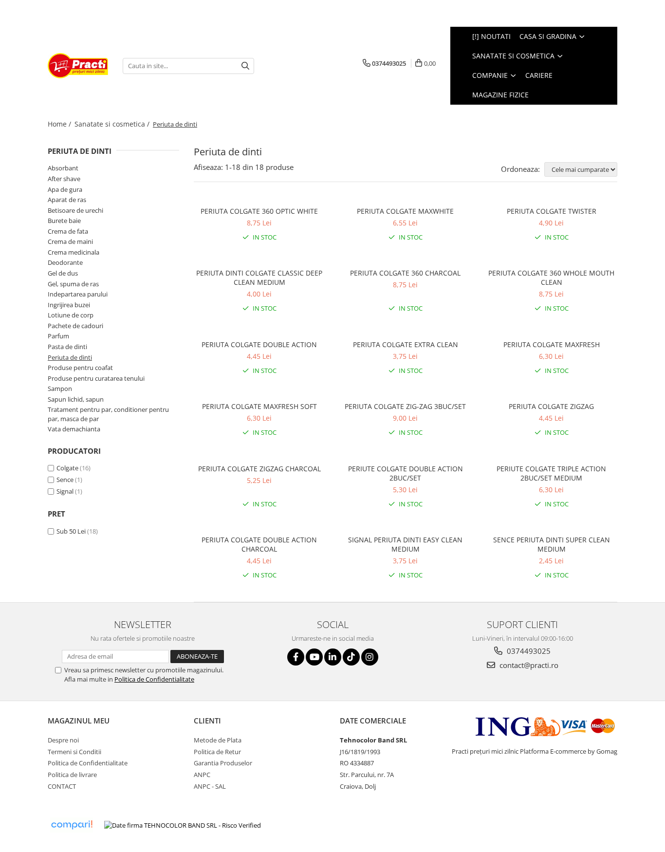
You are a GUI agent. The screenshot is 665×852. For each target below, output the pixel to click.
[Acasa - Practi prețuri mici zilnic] (78, 65)
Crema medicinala (73, 252)
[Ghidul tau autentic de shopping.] (71, 825)
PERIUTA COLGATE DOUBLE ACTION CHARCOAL (259, 544)
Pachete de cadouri (75, 325)
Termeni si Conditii (74, 751)
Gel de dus (63, 273)
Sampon (60, 388)
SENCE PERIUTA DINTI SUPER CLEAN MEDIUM (551, 544)
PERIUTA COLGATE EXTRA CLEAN (405, 344)
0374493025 (528, 651)
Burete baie (64, 220)
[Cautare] (245, 66)
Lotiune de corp (70, 315)
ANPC (202, 774)
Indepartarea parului (78, 294)
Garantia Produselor (223, 763)
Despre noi (63, 740)
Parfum (58, 336)
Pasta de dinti (67, 346)
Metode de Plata (217, 740)
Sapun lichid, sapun (76, 399)
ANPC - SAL (210, 786)
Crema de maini (70, 241)
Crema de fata (68, 231)
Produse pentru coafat (80, 367)
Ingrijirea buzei (69, 304)
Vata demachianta (74, 429)
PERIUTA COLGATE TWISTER (551, 211)
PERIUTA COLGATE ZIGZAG (551, 406)
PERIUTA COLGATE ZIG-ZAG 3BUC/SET (405, 406)
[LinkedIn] (332, 657)
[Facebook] (295, 657)
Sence (65, 479)
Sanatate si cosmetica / (112, 124)
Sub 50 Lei (71, 531)
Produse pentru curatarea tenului (96, 378)
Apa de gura (65, 189)
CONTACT (62, 786)
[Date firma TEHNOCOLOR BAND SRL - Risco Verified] (182, 825)
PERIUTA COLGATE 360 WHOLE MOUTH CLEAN (551, 277)
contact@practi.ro (528, 665)
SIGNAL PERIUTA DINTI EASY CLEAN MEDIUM (405, 544)
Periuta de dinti (70, 357)
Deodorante (65, 262)
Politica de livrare (72, 774)
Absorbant (63, 168)
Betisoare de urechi (75, 210)
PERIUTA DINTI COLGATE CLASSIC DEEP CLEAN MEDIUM (259, 277)
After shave (64, 178)
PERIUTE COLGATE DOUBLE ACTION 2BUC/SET (405, 473)
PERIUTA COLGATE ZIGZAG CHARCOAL (259, 468)
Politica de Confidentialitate (154, 679)
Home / (60, 124)
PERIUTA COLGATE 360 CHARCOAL (405, 273)
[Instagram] (369, 657)
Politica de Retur (217, 751)
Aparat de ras (67, 199)
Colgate (67, 467)
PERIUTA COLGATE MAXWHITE (405, 211)
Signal (65, 491)
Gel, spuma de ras (73, 283)
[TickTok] (351, 657)
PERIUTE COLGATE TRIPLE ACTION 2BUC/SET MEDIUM (551, 473)
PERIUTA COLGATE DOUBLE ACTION (259, 344)
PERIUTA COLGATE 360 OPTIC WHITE (259, 211)
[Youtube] (314, 657)
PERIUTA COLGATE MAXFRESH (551, 344)
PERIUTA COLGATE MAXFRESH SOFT (259, 406)
